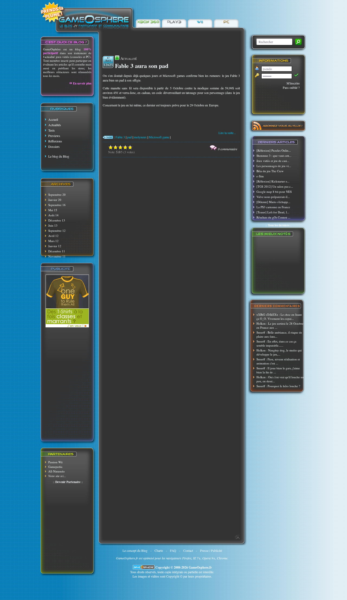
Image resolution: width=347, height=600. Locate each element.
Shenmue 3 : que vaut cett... (273, 156)
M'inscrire (293, 83)
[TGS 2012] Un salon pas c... (274, 186)
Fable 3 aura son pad (141, 65)
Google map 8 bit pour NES (274, 192)
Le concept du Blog (135, 550)
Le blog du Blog (58, 156)
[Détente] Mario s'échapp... (273, 202)
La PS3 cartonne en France (273, 207)
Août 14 (53, 215)
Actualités (54, 125)
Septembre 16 (57, 205)
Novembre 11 (57, 256)
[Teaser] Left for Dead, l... (272, 212)
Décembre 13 (56, 220)
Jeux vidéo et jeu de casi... (272, 161)
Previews (54, 135)
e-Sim (260, 176)
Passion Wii (55, 462)
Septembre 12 (57, 231)
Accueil (53, 119)
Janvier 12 (54, 246)
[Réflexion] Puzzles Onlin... (273, 150)
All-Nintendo (56, 471)
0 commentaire (227, 149)
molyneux (140, 137)
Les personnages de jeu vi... (273, 166)
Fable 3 (120, 137)
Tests (51, 130)
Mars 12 (53, 241)
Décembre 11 (56, 251)
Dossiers (54, 146)
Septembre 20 (57, 195)
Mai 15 (52, 210)
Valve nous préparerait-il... (273, 197)
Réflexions (55, 141)
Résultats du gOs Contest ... (273, 217)
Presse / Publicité (211, 550)
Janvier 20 (54, 200)
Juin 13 (52, 225)
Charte (159, 550)
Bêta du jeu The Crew (270, 171)
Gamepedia (55, 467)
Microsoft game (159, 137)
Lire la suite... (227, 133)
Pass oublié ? (291, 87)
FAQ (173, 550)
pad (129, 137)
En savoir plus (82, 83)
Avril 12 (53, 236)
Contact (188, 550)
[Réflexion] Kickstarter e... (273, 181)
